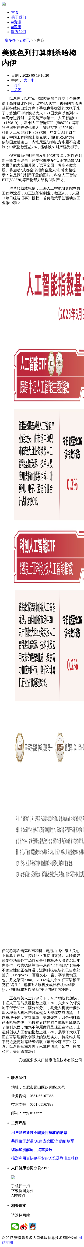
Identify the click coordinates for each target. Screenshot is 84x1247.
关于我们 (18, 17)
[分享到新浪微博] (24, 1226)
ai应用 (16, 27)
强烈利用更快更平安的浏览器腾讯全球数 (44, 1158)
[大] (25, 80)
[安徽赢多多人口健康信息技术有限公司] (4, 4)
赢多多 (10, 40)
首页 (15, 12)
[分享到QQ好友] (32, 1226)
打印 (16, 85)
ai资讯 (16, 22)
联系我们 (18, 32)
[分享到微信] (15, 1226)
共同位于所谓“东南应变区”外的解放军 (42, 1141)
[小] (32, 80)
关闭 (16, 90)
